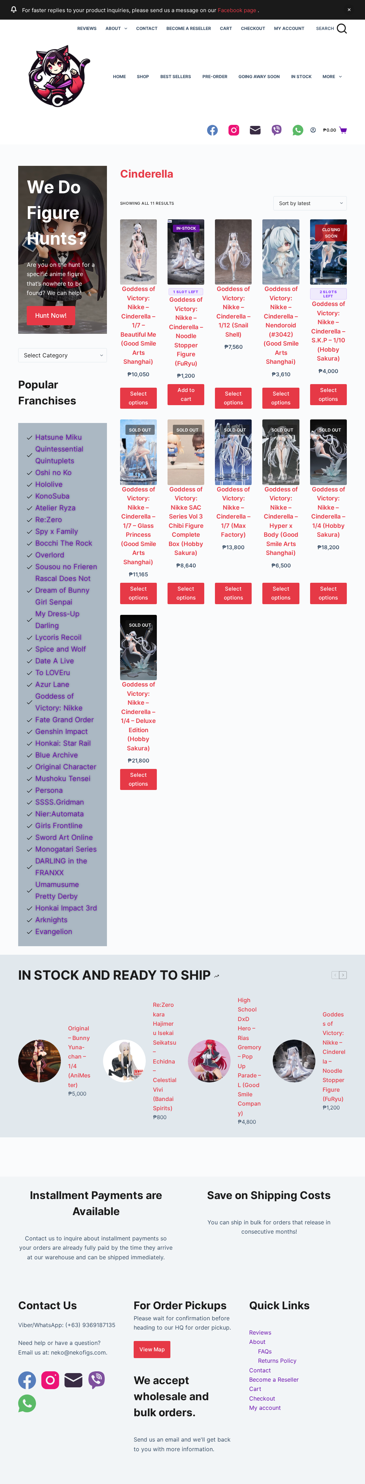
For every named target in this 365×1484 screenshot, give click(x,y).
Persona (49, 790)
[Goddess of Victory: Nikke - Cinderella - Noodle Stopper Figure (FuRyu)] (186, 252)
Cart (226, 28)
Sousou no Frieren (66, 566)
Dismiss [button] (349, 9)
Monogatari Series (66, 849)
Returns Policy (277, 1360)
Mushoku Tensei (63, 778)
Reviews (87, 28)
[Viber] (276, 130)
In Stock (301, 76)
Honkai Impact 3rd (66, 908)
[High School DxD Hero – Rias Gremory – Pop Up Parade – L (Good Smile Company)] (209, 1061)
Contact (147, 28)
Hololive (49, 484)
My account (289, 28)
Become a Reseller (188, 28)
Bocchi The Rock (63, 543)
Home (119, 76)
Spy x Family (56, 531)
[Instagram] (233, 130)
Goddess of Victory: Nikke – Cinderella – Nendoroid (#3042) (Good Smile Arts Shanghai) (281, 325)
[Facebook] (212, 130)
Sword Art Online (64, 837)
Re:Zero (48, 519)
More (329, 76)
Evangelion (53, 931)
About (113, 28)
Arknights (51, 920)
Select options (138, 398)
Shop (143, 76)
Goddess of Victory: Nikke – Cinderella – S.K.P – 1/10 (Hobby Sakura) (328, 331)
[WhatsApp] (298, 130)
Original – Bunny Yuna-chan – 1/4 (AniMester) (79, 1056)
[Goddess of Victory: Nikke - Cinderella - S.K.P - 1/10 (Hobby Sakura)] (328, 252)
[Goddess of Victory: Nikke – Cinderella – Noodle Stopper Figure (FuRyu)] (294, 1061)
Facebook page (238, 10)
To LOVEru (52, 672)
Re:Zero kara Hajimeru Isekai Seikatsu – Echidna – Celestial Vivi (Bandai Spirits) (164, 1056)
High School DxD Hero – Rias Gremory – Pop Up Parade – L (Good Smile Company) (249, 1056)
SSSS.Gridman (59, 802)
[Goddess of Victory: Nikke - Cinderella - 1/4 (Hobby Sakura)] (328, 452)
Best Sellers (175, 76)
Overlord (49, 555)
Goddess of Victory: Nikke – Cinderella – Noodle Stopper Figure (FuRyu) (334, 1057)
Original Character (65, 767)
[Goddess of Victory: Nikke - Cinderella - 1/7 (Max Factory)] (233, 452)
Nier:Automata (59, 814)
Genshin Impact (61, 731)
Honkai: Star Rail (63, 743)
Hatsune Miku (58, 437)
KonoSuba (52, 496)
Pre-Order (214, 76)
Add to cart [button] (186, 394)
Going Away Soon (259, 76)
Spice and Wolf (60, 649)
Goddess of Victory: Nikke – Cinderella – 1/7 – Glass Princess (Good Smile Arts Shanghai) (138, 526)
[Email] (255, 130)
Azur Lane (52, 684)
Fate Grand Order (64, 719)
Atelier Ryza (55, 508)
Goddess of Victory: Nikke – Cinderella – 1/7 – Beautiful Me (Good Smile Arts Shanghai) (138, 325)
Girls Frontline (59, 825)
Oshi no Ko (53, 472)
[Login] (313, 130)
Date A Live (54, 661)
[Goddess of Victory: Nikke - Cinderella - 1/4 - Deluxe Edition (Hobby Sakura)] (138, 647)
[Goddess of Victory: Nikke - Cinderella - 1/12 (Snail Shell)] (233, 252)
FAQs (265, 1351)
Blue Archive (56, 755)
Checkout (253, 28)
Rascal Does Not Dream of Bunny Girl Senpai (63, 590)
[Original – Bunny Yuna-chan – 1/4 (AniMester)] (39, 1061)
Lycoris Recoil (58, 637)
